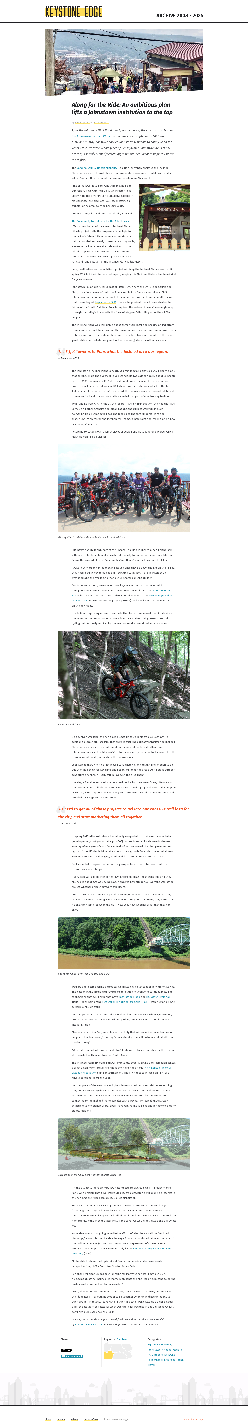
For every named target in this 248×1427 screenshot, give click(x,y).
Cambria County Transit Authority (97, 167)
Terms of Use (91, 1419)
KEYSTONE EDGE (73, 11)
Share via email (73, 1356)
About (48, 1419)
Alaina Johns (82, 122)
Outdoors (157, 1354)
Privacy (74, 1419)
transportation (175, 1359)
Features (166, 1344)
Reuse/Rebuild (156, 1359)
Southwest (123, 1339)
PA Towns (169, 1354)
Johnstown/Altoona (160, 1349)
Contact (61, 1419)
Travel (151, 1364)
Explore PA (154, 1344)
